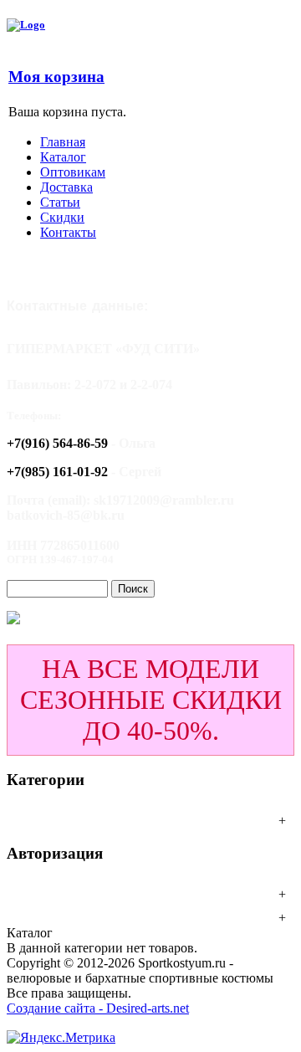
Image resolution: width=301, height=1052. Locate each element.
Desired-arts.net (147, 1008)
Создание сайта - (56, 1008)
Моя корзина (56, 76)
